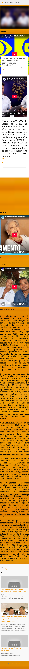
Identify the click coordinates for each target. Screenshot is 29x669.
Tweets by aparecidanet (8, 569)
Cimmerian (19, 666)
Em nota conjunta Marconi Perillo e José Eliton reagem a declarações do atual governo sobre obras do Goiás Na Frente (13, 619)
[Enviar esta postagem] (3, 159)
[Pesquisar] (27, 2)
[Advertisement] (14, 194)
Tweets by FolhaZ (5, 261)
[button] (3, 70)
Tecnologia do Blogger (15, 663)
